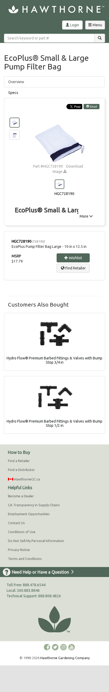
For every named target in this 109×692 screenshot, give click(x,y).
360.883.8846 (28, 590)
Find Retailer (75, 268)
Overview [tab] (16, 82)
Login (74, 25)
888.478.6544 (34, 585)
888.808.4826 (49, 596)
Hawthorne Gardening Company (65, 658)
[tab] (54, 92)
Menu (96, 26)
